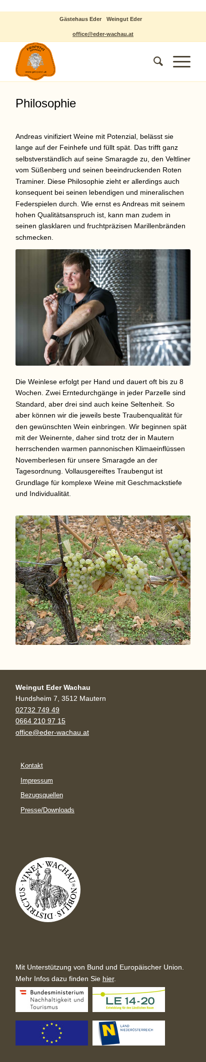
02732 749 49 (38, 710)
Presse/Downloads (47, 810)
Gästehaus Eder (81, 19)
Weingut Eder (124, 19)
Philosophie (46, 103)
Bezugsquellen (41, 795)
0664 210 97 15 (41, 721)
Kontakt (31, 765)
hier (108, 979)
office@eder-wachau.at (103, 34)
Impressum (36, 780)
